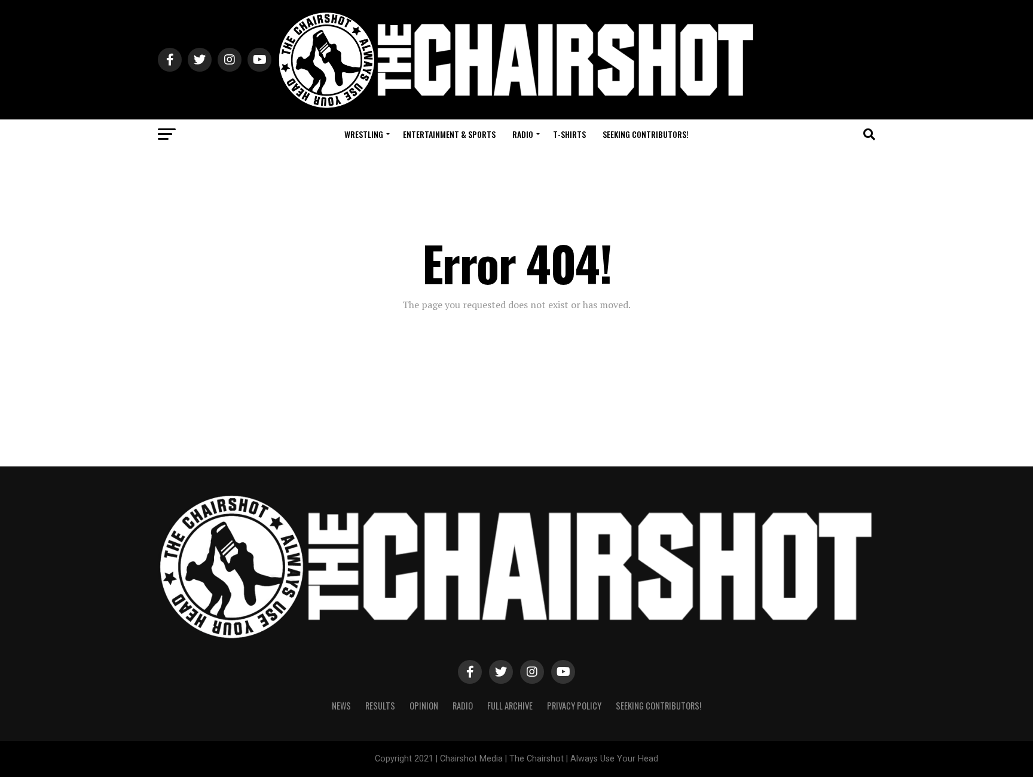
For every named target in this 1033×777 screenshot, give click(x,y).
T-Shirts (569, 134)
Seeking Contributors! (646, 134)
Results (380, 705)
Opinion (423, 705)
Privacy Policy (574, 705)
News (341, 705)
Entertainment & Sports (449, 134)
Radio (522, 134)
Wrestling (363, 134)
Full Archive (510, 705)
